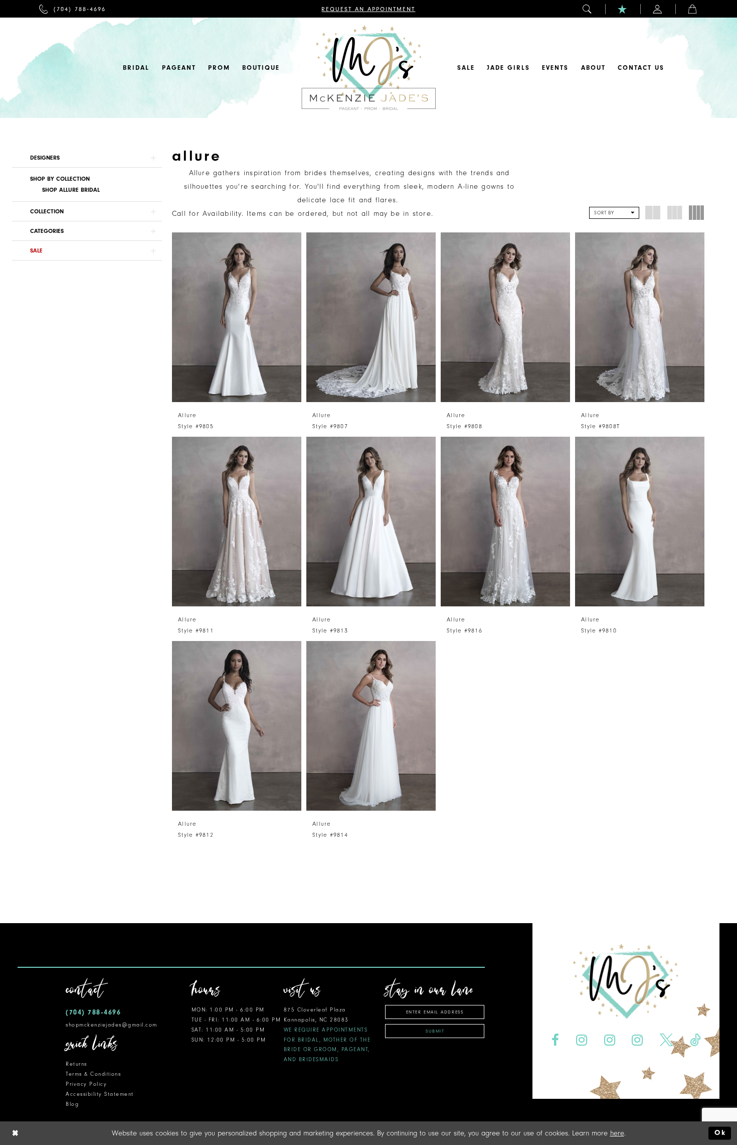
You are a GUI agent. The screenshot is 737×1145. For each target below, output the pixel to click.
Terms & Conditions (93, 1074)
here (617, 1133)
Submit (435, 1031)
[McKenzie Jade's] (368, 67)
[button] (587, 9)
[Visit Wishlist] (622, 9)
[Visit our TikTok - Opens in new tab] (695, 1040)
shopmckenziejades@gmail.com (111, 1025)
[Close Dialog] (15, 1133)
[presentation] (236, 317)
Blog (72, 1104)
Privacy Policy (86, 1084)
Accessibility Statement (100, 1094)
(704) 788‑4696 (93, 1012)
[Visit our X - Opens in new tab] (666, 1040)
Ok (720, 1133)
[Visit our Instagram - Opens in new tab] (581, 1040)
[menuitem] (72, 9)
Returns (76, 1064)
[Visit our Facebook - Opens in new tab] (555, 1040)
